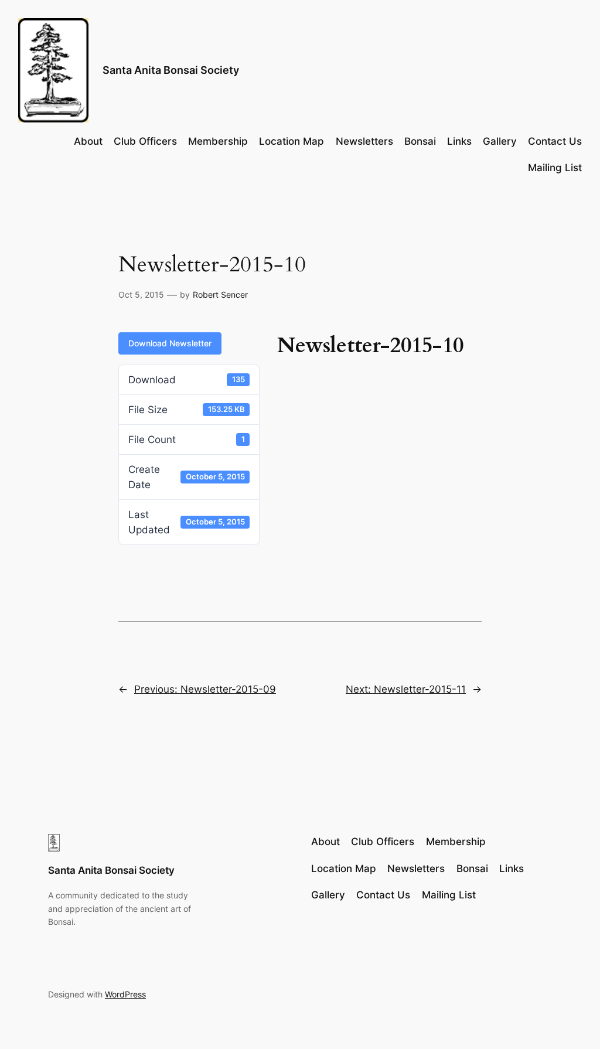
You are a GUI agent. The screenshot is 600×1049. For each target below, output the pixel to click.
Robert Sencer (220, 294)
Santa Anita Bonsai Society (171, 70)
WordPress (125, 994)
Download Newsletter (170, 343)
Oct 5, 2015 (141, 294)
